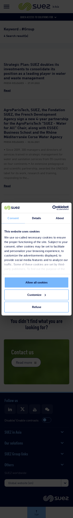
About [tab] (60, 218)
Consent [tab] (13, 218)
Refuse (36, 307)
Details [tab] (36, 218)
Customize (34, 294)
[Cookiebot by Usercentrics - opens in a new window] (52, 207)
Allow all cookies (36, 282)
